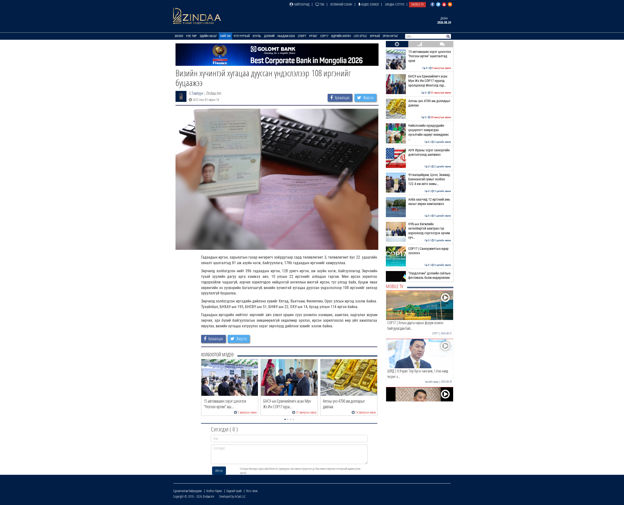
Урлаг (313, 36)
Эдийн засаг (208, 36)
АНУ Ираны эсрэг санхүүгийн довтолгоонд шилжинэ (429, 152)
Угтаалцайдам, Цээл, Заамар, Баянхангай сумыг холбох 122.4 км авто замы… (429, 179)
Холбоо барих (214, 490)
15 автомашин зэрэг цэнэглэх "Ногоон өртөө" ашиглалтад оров (429, 56)
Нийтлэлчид (301, 4)
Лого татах (252, 490)
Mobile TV (417, 4)
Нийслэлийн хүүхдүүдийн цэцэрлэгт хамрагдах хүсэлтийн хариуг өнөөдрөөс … (429, 132)
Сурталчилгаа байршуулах (187, 490)
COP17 (324, 36)
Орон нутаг (390, 36)
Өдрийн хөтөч (341, 36)
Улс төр (191, 36)
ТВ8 (321, 4)
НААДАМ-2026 (286, 36)
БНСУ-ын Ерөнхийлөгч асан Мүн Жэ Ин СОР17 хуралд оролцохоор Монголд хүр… (429, 80)
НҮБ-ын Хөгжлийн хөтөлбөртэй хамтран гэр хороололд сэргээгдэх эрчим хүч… (429, 231)
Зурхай (375, 36)
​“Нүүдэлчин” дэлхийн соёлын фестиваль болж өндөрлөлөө (429, 275)
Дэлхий (269, 36)
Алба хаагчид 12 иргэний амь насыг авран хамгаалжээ (429, 201)
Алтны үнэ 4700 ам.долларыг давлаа (429, 103)
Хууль (257, 36)
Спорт (302, 36)
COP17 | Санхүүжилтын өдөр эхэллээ (429, 251)
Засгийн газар (432, 381)
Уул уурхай (242, 36)
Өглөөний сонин (341, 4)
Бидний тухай (234, 490)
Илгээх (219, 470)
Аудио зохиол (370, 4)
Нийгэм (225, 36)
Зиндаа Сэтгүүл (394, 4)
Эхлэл (179, 36)
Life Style (360, 36)
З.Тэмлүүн (196, 93)
